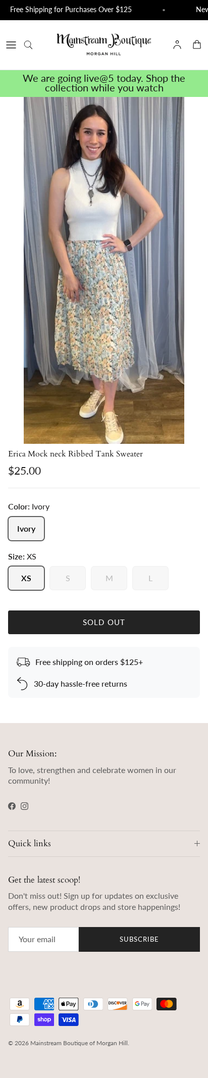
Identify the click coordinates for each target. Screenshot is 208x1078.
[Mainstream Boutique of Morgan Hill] (104, 45)
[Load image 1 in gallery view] (104, 270)
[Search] (33, 45)
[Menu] (11, 45)
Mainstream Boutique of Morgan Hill (79, 1043)
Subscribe (139, 939)
